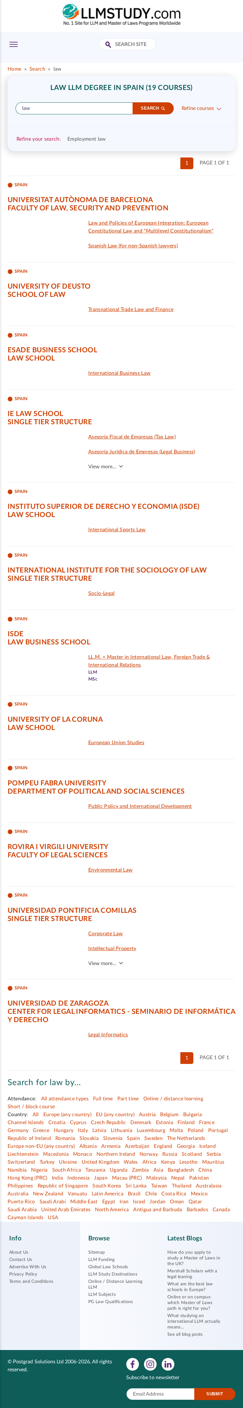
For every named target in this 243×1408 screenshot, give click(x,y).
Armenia (111, 1146)
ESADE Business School (52, 350)
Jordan (157, 1201)
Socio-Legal (101, 593)
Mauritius (213, 1162)
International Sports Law (117, 529)
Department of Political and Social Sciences (96, 791)
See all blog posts (185, 1334)
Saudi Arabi (53, 1201)
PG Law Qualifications (110, 1302)
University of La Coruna (55, 719)
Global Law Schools (108, 1267)
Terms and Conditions (31, 1281)
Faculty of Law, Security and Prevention (88, 208)
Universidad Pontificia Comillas (72, 910)
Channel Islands (26, 1122)
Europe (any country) (67, 1114)
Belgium (169, 1114)
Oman (177, 1201)
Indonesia (78, 1178)
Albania (88, 1146)
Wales (131, 1162)
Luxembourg (151, 1130)
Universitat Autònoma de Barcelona (80, 199)
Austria (147, 1114)
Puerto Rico (21, 1201)
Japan (101, 1178)
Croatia (56, 1122)
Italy (83, 1130)
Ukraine (68, 1162)
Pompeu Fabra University (57, 783)
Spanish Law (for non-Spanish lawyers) (133, 245)
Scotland (192, 1154)
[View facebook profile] (132, 1363)
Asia (158, 1170)
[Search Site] (109, 45)
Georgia (186, 1146)
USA (53, 1217)
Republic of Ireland (29, 1138)
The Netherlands (186, 1138)
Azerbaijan (137, 1146)
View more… (102, 466)
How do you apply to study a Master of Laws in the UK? (193, 1258)
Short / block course (31, 1106)
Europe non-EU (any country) (41, 1146)
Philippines (20, 1185)
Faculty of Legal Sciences (58, 855)
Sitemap (96, 1252)
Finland (186, 1122)
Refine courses (198, 108)
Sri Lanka (136, 1185)
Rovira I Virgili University (58, 846)
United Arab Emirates (65, 1209)
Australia (18, 1193)
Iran (124, 1201)
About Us (18, 1252)
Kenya (168, 1162)
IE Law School (35, 413)
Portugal (218, 1130)
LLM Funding (101, 1260)
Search (37, 69)
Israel (139, 1201)
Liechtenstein (23, 1154)
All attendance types (65, 1098)
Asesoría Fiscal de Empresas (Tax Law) (132, 436)
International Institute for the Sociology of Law (107, 570)
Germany (18, 1130)
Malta (176, 1130)
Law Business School (49, 642)
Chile (151, 1193)
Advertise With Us (27, 1267)
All (36, 1114)
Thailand (182, 1185)
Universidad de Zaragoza (58, 1003)
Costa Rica (173, 1193)
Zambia (140, 1170)
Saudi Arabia (22, 1209)
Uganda (119, 1170)
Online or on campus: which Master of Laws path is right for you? (189, 1303)
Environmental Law (110, 870)
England (163, 1146)
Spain (133, 1138)
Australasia (209, 1185)
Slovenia (113, 1138)
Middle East (84, 1201)
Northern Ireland (116, 1154)
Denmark (140, 1122)
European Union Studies (116, 742)
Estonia (164, 1122)
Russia (169, 1154)
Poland (196, 1130)
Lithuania (121, 1130)
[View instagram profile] (150, 1363)
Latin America (107, 1193)
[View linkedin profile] (168, 1363)
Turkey (47, 1162)
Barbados (198, 1209)
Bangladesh (181, 1170)
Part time (128, 1098)
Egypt (108, 1201)
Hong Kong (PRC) (27, 1178)
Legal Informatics (108, 1034)
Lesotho (188, 1162)
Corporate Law (105, 933)
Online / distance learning (173, 1098)
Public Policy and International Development (140, 806)
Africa (149, 1162)
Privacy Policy (23, 1274)
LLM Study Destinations (112, 1274)
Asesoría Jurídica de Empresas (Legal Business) (141, 451)
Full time (103, 1098)
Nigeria (39, 1170)
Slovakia (89, 1138)
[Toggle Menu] (14, 44)
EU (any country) (115, 1114)
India (57, 1178)
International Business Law (119, 373)
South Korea (106, 1185)
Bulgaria (192, 1114)
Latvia (99, 1130)
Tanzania (95, 1170)
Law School (31, 358)
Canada (221, 1209)
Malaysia (156, 1178)
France (207, 1122)
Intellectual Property (112, 948)
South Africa (66, 1170)
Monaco (82, 1154)
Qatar (195, 1201)
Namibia (17, 1170)
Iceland (207, 1146)
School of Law (37, 294)
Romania (65, 1138)
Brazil (134, 1193)
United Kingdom (100, 1162)
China (205, 1170)
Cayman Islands (25, 1217)
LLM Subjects (102, 1294)
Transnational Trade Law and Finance (130, 309)
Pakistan (199, 1178)
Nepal (178, 1178)
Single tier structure (50, 422)
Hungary (63, 1130)
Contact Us (20, 1260)
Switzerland (21, 1162)
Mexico (199, 1193)
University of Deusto (49, 286)
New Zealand (48, 1193)
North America (112, 1209)
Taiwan (159, 1185)
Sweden (153, 1138)
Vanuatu (77, 1193)
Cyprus (78, 1122)
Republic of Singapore (63, 1185)
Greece (41, 1130)
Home (14, 69)
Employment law (86, 139)
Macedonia (56, 1154)
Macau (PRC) (127, 1178)
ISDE (16, 633)
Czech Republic (108, 1122)
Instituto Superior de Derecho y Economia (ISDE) (104, 506)
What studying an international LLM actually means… (193, 1321)
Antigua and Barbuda (157, 1209)
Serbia (214, 1154)
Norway (149, 1154)
